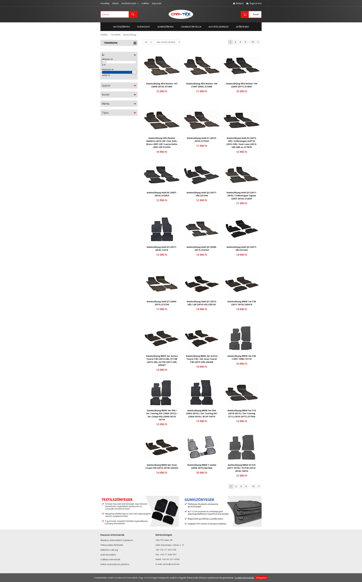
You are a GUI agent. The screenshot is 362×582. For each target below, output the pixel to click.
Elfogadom (261, 577)
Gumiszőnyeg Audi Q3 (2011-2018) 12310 (162, 248)
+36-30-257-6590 (171, 559)
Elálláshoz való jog (109, 549)
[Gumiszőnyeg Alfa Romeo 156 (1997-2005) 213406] (201, 65)
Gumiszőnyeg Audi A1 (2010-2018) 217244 (202, 139)
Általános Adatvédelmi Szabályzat (116, 540)
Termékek (115, 34)
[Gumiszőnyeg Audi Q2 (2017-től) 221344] (201, 174)
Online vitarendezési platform (114, 564)
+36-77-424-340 (168, 549)
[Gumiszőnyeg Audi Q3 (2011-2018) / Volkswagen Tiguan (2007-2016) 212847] (241, 174)
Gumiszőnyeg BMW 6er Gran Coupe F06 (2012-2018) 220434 (162, 466)
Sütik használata (108, 554)
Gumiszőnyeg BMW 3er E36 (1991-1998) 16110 (241, 357)
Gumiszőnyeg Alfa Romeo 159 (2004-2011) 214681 (241, 85)
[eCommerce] (181, 14)
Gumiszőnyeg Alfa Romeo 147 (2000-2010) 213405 (161, 85)
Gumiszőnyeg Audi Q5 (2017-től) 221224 (242, 248)
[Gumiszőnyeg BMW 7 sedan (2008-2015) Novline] (201, 447)
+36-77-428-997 (168, 554)
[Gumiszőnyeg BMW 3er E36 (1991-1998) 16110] (241, 338)
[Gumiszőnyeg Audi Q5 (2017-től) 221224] (241, 229)
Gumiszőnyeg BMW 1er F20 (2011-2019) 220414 (241, 303)
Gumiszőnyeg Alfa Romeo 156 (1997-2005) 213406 (201, 85)
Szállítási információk (110, 559)
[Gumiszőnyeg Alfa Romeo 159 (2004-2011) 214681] (241, 65)
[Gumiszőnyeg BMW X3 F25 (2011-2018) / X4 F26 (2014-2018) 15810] (241, 447)
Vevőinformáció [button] (129, 3)
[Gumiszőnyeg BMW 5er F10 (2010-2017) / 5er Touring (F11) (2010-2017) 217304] (241, 392)
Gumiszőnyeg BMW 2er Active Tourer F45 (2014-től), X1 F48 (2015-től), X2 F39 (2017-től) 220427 (162, 360)
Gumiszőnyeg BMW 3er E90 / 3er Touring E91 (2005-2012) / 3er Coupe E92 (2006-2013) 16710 (161, 415)
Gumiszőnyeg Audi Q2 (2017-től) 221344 (202, 194)
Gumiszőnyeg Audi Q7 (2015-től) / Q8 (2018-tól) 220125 (202, 303)
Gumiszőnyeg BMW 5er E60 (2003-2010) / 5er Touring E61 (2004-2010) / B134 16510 (201, 413)
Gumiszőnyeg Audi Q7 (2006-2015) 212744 (162, 303)
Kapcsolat (156, 3)
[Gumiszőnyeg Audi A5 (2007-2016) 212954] (162, 174)
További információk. (244, 577)
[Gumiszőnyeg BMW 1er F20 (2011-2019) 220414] (241, 283)
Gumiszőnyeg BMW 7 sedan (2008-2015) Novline (201, 466)
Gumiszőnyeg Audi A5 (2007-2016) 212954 (162, 194)
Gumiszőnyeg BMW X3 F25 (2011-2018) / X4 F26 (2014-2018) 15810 (241, 467)
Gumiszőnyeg (129, 34)
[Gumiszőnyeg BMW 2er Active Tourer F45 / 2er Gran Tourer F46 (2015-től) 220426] (201, 338)
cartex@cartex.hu (171, 564)
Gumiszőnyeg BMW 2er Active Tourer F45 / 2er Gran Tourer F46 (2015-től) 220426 (201, 358)
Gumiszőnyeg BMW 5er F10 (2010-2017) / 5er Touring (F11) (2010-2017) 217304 (241, 413)
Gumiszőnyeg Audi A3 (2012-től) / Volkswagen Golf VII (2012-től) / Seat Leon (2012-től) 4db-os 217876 (241, 142)
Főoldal (103, 34)
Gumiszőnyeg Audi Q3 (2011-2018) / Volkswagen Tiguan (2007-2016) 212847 (242, 195)
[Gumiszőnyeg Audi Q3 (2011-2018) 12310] (162, 229)
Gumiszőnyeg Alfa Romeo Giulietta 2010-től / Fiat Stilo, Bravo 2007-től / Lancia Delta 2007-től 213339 (161, 142)
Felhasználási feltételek (111, 545)
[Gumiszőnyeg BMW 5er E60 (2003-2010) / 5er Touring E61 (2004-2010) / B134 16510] (201, 392)
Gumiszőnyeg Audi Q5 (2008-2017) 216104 (202, 248)
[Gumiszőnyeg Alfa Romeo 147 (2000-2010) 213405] (162, 65)
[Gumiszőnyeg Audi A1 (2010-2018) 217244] (201, 120)
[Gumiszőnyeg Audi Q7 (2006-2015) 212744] (162, 283)
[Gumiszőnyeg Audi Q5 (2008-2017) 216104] (201, 229)
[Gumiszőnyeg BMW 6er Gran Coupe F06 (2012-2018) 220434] (162, 447)
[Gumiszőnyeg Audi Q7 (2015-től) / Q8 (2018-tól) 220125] (201, 283)
